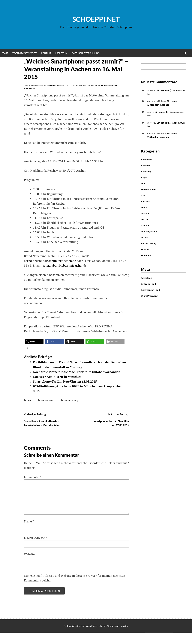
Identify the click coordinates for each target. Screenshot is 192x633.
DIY (143, 183)
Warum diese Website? (24, 53)
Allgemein (146, 159)
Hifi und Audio (148, 189)
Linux (144, 207)
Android (145, 165)
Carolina (124, 625)
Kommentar (33, 477)
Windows (146, 255)
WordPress (91, 625)
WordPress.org (149, 295)
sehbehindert (48, 400)
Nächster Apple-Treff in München (57, 377)
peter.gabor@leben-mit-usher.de (64, 265)
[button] (34, 341)
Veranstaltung (93, 85)
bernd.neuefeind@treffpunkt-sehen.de (50, 261)
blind (29, 400)
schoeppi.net (96, 19)
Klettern (145, 201)
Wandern (146, 249)
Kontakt (46, 53)
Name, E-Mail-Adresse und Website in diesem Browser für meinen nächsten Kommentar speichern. (74, 578)
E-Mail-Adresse (35, 538)
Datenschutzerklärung (85, 53)
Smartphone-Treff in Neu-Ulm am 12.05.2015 (65, 381)
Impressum (61, 53)
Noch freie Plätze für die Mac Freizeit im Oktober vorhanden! (77, 372)
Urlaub (144, 237)
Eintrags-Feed (148, 283)
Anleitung (146, 171)
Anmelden (146, 277)
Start (5, 53)
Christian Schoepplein (50, 85)
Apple (144, 177)
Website (29, 554)
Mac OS (145, 213)
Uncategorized (149, 231)
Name (29, 521)
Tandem (145, 225)
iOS (143, 195)
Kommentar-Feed (150, 289)
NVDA (144, 219)
